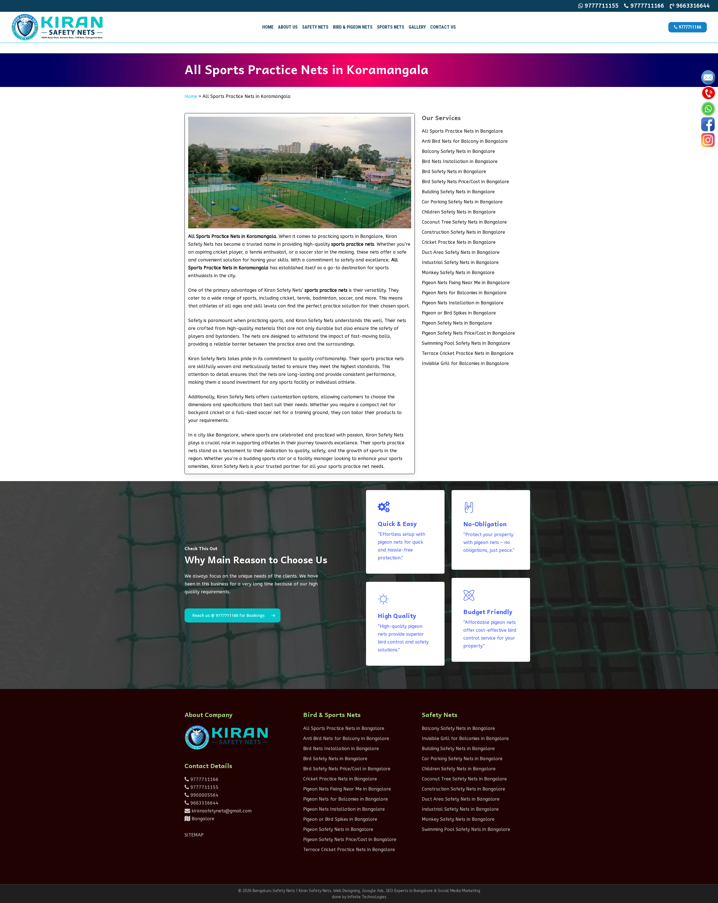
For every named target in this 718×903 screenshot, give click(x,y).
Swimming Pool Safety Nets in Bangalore (466, 343)
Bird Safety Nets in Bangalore (454, 171)
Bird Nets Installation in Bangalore (460, 161)
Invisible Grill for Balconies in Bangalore (465, 363)
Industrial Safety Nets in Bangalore (460, 262)
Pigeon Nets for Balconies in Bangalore (464, 292)
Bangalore (202, 818)
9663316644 (203, 803)
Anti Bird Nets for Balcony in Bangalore (465, 141)
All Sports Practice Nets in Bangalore (462, 131)
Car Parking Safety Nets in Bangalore (462, 202)
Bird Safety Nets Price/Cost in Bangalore (465, 181)
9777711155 (203, 787)
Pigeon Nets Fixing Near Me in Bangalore (466, 282)
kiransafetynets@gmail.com (221, 811)
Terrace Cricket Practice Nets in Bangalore (468, 353)
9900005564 (203, 795)
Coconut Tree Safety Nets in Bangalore (464, 222)
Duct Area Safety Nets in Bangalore (461, 252)
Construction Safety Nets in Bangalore (463, 232)
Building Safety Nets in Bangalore (458, 191)
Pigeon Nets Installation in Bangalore (462, 302)
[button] (232, 615)
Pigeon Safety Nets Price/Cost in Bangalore (468, 333)
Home (191, 96)
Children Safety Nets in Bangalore (459, 212)
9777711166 (203, 779)
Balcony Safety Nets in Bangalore (458, 151)
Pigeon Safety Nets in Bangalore (457, 323)
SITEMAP (194, 835)
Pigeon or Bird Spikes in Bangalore (459, 313)
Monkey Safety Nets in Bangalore (458, 272)
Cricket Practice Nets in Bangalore (459, 242)
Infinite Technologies (367, 897)
